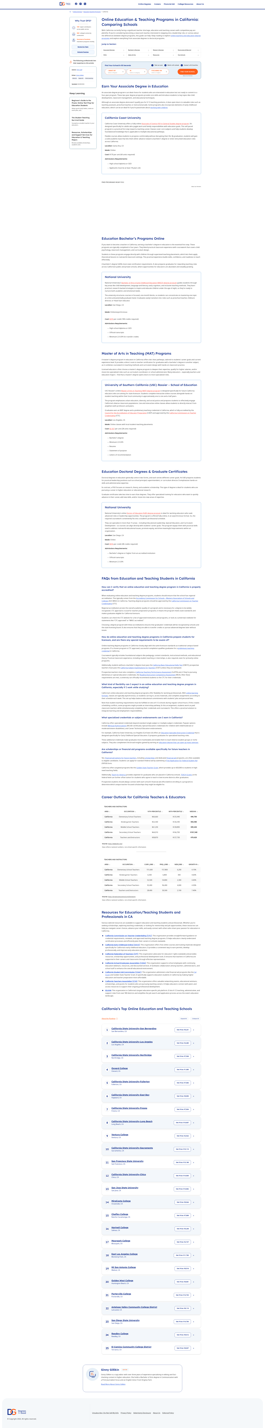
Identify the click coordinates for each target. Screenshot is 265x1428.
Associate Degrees (109, 50)
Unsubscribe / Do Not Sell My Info (105, 1413)
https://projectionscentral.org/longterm (122, 897)
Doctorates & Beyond (184, 50)
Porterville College (121, 1293)
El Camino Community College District (131, 1347)
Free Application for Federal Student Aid (181, 761)
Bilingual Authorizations (117, 726)
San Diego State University (125, 1320)
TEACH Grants (186, 775)
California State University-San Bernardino (133, 1028)
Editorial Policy (168, 1413)
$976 (111, 544)
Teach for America (119, 775)
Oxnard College (119, 1068)
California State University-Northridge (131, 1055)
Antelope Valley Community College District (134, 1307)
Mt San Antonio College (123, 1267)
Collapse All (195, 1018)
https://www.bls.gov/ (115, 844)
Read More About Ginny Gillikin (113, 1384)
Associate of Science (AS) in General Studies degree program (165, 124)
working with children (159, 107)
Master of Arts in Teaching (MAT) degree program (140, 391)
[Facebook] (76, 3)
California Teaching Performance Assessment (153, 672)
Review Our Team (83, 47)
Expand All (184, 1018)
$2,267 (112, 429)
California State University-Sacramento (132, 1148)
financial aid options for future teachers (120, 758)
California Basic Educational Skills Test (167, 665)
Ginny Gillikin (80, 75)
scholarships (150, 758)
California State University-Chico (128, 1174)
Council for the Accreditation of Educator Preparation (126, 413)
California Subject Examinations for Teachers (137, 668)
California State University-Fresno (129, 1108)
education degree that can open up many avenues (178, 742)
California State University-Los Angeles (132, 1041)
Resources (156, 55)
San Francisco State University (127, 1161)
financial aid (171, 758)
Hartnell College (119, 1227)
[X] (85, 3)
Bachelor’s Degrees (134, 50)
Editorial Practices (83, 52)
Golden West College (122, 1280)
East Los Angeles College (124, 1254)
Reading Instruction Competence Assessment (157, 675)
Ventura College (119, 1134)
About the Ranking (108, 1018)
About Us (200, 4)
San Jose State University (124, 1187)
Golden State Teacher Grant (147, 768)
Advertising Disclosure (142, 1413)
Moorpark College (120, 1240)
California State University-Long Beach (131, 1121)
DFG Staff (79, 69)
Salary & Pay (132, 55)
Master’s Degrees (158, 50)
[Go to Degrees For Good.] (71, 11)
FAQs (105, 55)
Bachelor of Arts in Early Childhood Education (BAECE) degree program (149, 283)
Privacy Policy (126, 1413)
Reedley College (119, 1333)
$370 (111, 319)
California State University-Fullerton (130, 1081)
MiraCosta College (121, 1201)
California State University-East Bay (130, 1094)
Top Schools (181, 55)
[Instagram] (80, 3)
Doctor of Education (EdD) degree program (144, 513)
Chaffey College (119, 1214)
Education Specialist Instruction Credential (177, 733)
